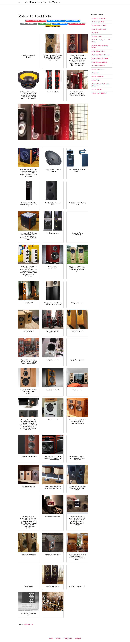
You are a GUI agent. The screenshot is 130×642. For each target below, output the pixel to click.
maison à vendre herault (60, 23)
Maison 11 (95, 33)
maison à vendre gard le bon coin (36, 21)
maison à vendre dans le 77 (29, 23)
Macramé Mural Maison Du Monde (100, 46)
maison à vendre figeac (73, 21)
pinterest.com (28, 624)
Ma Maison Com (97, 36)
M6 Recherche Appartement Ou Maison (101, 41)
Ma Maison (95, 73)
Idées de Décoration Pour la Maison (39, 2)
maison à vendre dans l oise (56, 21)
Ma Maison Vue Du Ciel (99, 18)
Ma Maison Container (98, 66)
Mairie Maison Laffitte (98, 51)
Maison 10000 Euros (98, 69)
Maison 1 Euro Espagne (99, 93)
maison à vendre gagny (53, 26)
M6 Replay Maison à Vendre (100, 55)
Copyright (78, 638)
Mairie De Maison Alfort (99, 29)
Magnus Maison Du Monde (100, 58)
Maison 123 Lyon (97, 89)
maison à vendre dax (45, 23)
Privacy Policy (68, 638)
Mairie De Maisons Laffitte (99, 62)
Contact (58, 638)
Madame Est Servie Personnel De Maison (101, 85)
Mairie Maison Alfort (98, 22)
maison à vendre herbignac (77, 23)
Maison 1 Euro (96, 80)
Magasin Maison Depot (99, 25)
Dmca (51, 638)
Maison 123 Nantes (97, 76)
